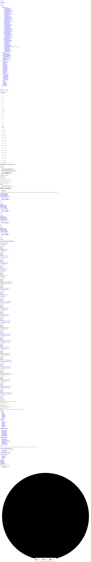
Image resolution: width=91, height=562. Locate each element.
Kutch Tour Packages (5, 46)
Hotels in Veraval (5, 67)
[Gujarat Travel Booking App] (3, 454)
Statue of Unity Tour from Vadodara (9, 29)
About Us (3, 412)
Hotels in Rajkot (5, 66)
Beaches (4, 81)
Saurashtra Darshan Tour (7, 13)
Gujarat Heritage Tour (7, 30)
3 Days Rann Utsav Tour (7, 48)
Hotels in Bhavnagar (5, 70)
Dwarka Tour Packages (5, 7)
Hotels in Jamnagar (5, 65)
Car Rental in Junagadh (5, 77)
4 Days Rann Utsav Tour (7, 49)
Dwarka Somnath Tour (7, 9)
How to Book (3, 413)
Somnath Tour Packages (6, 15)
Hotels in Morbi (5, 71)
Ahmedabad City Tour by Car (8, 39)
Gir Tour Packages (4, 431)
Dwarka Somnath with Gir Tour (8, 12)
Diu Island (5, 57)
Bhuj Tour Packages (10, 46)
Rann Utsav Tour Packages (16, 46)
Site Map (3, 458)
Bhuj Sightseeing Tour (7, 47)
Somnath (6, 54)
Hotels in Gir (4, 63)
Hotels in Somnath (5, 61)
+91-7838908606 (6, 175)
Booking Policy (3, 426)
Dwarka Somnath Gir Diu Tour (8, 35)
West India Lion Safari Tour (8, 27)
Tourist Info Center (4, 416)
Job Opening (3, 424)
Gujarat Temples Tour (7, 19)
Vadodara (6, 56)
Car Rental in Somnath (5, 75)
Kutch (7, 55)
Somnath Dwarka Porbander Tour (8, 16)
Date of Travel (2, 182)
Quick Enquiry (2, 248)
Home (2, 6)
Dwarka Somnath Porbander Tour (8, 33)
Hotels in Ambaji (5, 64)
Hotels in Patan (5, 72)
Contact (2, 86)
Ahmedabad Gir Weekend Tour (8, 24)
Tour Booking (3, 423)
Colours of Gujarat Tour (7, 14)
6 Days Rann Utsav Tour (7, 50)
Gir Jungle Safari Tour (7, 23)
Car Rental (3, 73)
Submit (1, 184)
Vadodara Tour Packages (4, 435)
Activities (3, 80)
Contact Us (3, 421)
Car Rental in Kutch (5, 76)
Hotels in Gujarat (4, 190)
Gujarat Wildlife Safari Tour (8, 43)
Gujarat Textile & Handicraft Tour (8, 45)
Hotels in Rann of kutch (5, 68)
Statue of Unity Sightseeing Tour (8, 28)
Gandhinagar (6, 59)
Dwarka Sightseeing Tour (7, 8)
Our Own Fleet (3, 414)
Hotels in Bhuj (4, 69)
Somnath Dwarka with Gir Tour (8, 20)
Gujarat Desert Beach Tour (8, 41)
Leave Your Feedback (4, 425)
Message (1, 183)
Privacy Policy (3, 422)
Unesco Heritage (5, 85)
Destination (3, 52)
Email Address (2, 179)
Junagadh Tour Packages (4, 434)
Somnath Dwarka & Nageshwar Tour (9, 18)
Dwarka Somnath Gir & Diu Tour (8, 11)
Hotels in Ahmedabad (5, 62)
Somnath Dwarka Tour (7, 17)
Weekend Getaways (5, 84)
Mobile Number (2, 406)
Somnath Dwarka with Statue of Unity (9, 21)
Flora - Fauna (4, 82)
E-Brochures (3, 415)
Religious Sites (4, 83)
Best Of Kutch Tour (4, 443)
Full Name (1, 178)
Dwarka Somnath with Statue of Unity (9, 31)
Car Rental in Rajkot (5, 79)
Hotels (2, 60)
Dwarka (6, 53)
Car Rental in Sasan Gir (5, 78)
